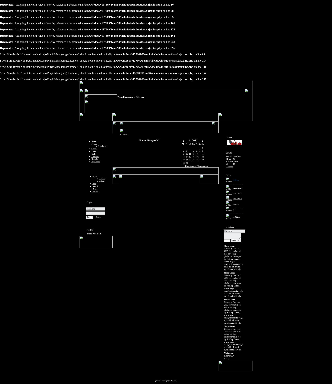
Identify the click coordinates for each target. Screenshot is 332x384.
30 (184, 163)
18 (190, 157)
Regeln (95, 189)
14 (200, 154)
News (93, 141)
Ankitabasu (237, 188)
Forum (94, 144)
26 (193, 160)
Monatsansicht (202, 166)
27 (197, 160)
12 (193, 154)
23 (184, 160)
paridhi (236, 204)
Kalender (95, 156)
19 (193, 157)
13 (197, 154)
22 (203, 157)
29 (203, 160)
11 (190, 154)
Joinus (101, 181)
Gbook (94, 149)
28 (200, 160)
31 (187, 163)
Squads (95, 176)
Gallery (94, 154)
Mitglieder (102, 146)
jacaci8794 (237, 199)
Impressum (95, 162)
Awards (95, 186)
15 (203, 154)
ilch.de (173, 381)
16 (184, 157)
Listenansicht (190, 166)
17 (187, 157)
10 (187, 154)
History (95, 191)
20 (197, 157)
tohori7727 (237, 209)
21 (200, 157)
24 (187, 160)
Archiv (226, 359)
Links (93, 151)
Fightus (102, 178)
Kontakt (94, 159)
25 (190, 160)
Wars (94, 184)
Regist (98, 217)
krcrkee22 (237, 193)
